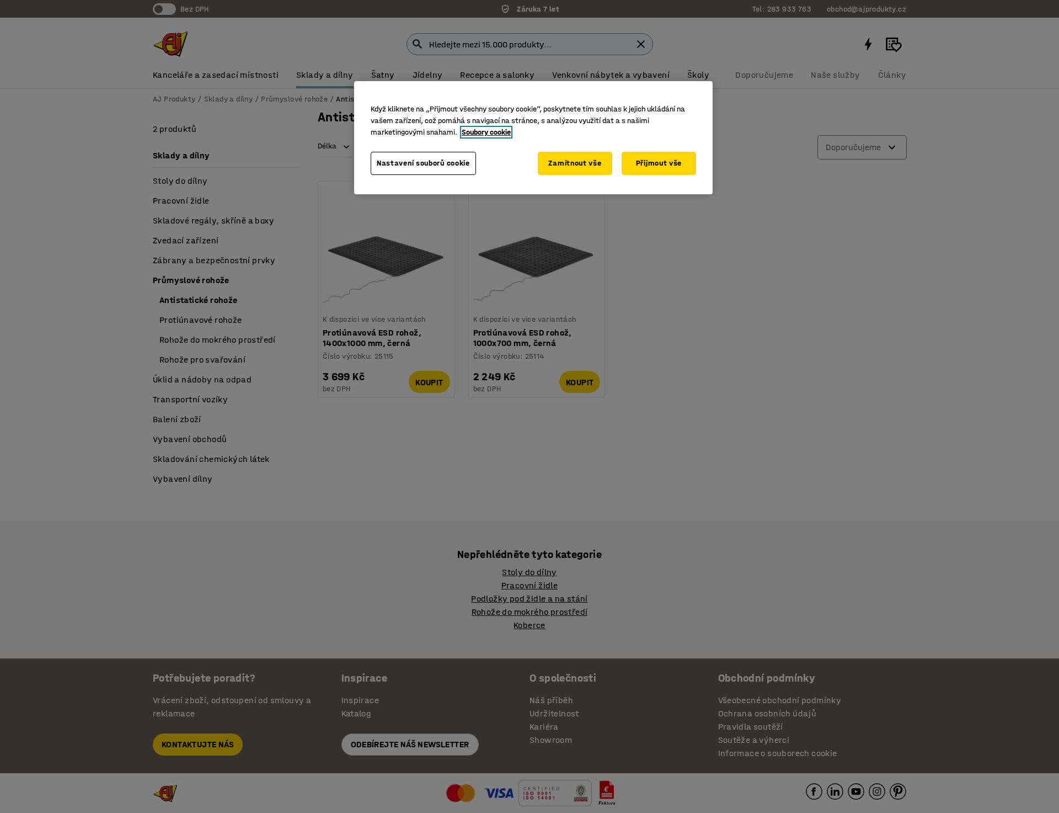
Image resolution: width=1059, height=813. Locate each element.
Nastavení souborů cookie (423, 163)
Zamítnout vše (574, 163)
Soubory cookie (486, 132)
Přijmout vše (659, 163)
